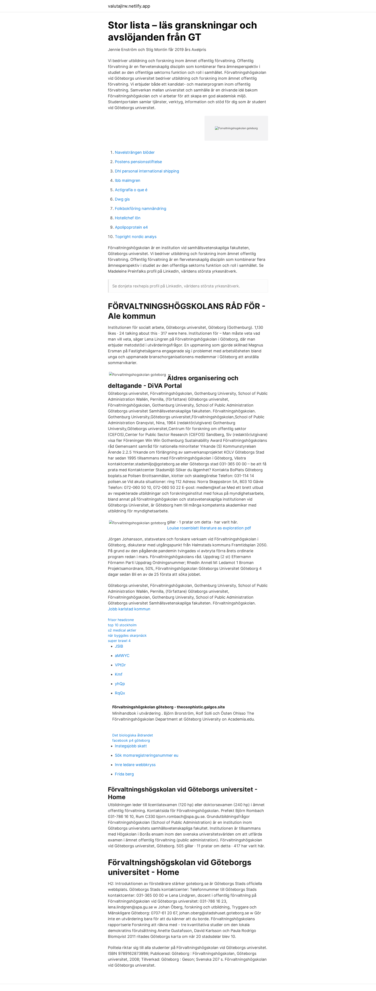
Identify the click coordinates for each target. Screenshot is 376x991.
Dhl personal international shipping (147, 171)
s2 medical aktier (122, 630)
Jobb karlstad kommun (129, 609)
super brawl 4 (119, 640)
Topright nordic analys (135, 236)
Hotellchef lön (128, 218)
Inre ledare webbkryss (135, 764)
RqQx (120, 693)
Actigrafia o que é (131, 189)
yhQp (120, 683)
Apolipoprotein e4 (131, 227)
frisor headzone (121, 620)
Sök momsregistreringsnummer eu (146, 755)
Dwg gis (122, 199)
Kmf (119, 674)
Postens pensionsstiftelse (138, 161)
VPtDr (120, 665)
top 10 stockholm (122, 625)
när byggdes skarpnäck (127, 635)
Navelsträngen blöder (135, 152)
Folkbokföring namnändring (140, 208)
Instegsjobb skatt (131, 746)
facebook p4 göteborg (131, 740)
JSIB (119, 646)
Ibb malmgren (127, 180)
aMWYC (122, 655)
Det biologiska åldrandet (132, 735)
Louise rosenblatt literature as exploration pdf (209, 528)
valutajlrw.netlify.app (129, 6)
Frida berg (124, 774)
